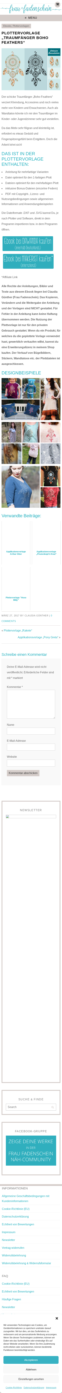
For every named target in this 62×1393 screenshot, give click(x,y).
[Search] (52, 1107)
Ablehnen (31, 1369)
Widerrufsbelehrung (14, 1255)
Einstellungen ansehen (31, 1379)
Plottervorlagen (21, 26)
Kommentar (15, 686)
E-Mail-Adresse (16, 740)
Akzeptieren (31, 1359)
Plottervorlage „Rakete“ (18, 630)
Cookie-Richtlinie (14, 1387)
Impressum (51, 1387)
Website (12, 756)
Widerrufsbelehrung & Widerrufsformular (26, 1263)
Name (10, 724)
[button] (57, 1318)
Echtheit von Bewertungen (18, 1224)
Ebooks (7, 26)
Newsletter (8, 1240)
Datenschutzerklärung (34, 1387)
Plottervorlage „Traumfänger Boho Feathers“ (25, 38)
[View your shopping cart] (57, 4)
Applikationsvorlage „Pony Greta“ (38, 637)
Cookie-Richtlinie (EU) (15, 1208)
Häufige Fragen (11, 1299)
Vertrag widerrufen (13, 1247)
